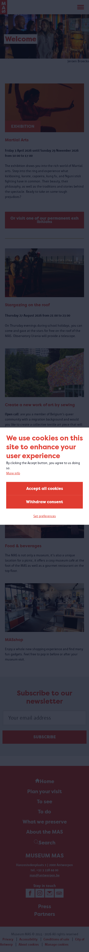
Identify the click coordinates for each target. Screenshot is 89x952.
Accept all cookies (44, 488)
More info (13, 473)
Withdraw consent (44, 501)
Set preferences (44, 516)
